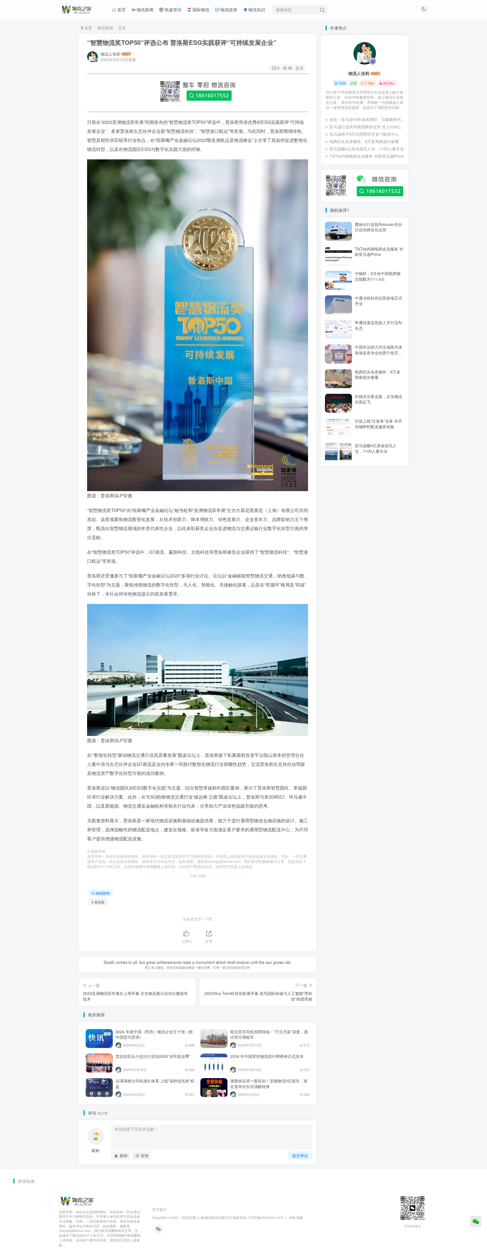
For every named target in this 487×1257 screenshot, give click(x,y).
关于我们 (159, 1209)
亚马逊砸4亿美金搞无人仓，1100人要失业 (366, 148)
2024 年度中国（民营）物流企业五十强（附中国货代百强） (154, 1034)
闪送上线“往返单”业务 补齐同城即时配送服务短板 (378, 423)
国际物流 (200, 9)
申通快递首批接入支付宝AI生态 (378, 325)
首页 (121, 9)
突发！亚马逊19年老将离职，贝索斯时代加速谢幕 (367, 119)
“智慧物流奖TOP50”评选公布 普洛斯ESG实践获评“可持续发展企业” (181, 42)
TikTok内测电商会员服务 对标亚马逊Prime (366, 156)
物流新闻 (145, 9)
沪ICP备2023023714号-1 (267, 1217)
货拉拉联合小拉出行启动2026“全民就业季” (153, 1056)
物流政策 (228, 9)
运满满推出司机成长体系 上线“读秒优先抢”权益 (155, 1083)
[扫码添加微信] (475, 1221)
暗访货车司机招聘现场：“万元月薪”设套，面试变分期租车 (269, 1034)
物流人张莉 (110, 54)
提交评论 (300, 1155)
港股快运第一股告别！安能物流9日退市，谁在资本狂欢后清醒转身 (268, 1083)
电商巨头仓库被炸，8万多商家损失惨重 (364, 141)
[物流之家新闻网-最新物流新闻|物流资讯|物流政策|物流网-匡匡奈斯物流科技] (76, 8)
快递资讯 (172, 9)
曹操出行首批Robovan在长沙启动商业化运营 (378, 227)
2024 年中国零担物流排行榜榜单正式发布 (267, 1056)
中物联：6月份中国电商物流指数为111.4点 (377, 276)
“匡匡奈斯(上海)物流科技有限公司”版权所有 (214, 1217)
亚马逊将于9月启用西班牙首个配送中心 (364, 134)
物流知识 (256, 9)
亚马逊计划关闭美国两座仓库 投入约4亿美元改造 (367, 126)
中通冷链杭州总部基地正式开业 (378, 300)
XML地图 (296, 1217)
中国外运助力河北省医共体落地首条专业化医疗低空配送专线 (378, 352)
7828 (342, 83)
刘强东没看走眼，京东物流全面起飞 (378, 399)
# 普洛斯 (98, 902)
